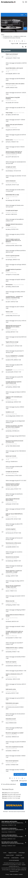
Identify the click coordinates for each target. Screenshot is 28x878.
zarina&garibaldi (11, 416)
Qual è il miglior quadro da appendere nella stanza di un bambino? (13, 240)
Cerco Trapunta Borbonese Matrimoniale (12, 499)
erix (8, 591)
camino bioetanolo (11, 181)
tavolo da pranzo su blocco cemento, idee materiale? (13, 484)
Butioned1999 (10, 245)
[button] (25, 41)
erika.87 (9, 184)
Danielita (9, 651)
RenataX (9, 504)
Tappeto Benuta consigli (12, 342)
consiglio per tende (11, 167)
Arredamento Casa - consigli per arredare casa (14, 36)
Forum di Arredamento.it (8, 2)
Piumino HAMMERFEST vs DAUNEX (15, 356)
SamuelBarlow (20, 219)
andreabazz (10, 170)
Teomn (9, 142)
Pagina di (14, 43)
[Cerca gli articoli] (23, 2)
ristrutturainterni (20, 714)
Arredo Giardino (15, 857)
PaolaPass (9, 387)
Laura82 (9, 102)
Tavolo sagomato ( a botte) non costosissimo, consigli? (14, 571)
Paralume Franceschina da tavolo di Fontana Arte (14, 441)
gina (17, 480)
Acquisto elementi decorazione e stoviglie (14, 224)
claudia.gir (9, 200)
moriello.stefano (20, 189)
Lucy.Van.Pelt (19, 377)
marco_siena (10, 489)
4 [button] (16, 41)
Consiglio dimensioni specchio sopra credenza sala (13, 382)
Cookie (11, 874)
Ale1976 (18, 78)
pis (8, 723)
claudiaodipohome (21, 162)
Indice (2, 34)
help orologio (9, 112)
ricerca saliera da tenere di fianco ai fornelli (15, 615)
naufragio (9, 259)
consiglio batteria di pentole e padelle (13, 270)
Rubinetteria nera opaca (12, 703)
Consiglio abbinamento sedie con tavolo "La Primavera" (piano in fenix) (14, 633)
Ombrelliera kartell (11, 719)
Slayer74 (9, 274)
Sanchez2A (19, 337)
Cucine (4, 852)
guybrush (9, 129)
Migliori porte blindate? (12, 54)
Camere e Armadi (10, 855)
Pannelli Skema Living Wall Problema (13, 98)
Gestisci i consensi (18, 874)
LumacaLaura (10, 475)
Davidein (9, 750)
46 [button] (22, 41)
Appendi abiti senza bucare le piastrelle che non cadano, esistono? (13, 327)
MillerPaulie (19, 728)
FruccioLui (18, 320)
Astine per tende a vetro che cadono (15, 83)
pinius (17, 407)
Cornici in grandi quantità (12, 255)
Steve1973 (10, 25)
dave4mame (19, 494)
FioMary (9, 286)
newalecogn (10, 402)
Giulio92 (18, 596)
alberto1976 (10, 360)
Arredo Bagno (22, 852)
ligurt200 (18, 436)
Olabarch (18, 392)
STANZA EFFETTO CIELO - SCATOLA (14, 648)
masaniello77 (10, 637)
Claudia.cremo (20, 205)
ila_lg (8, 461)
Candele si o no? (10, 412)
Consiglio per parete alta (12, 471)
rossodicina (19, 552)
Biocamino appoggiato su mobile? (14, 733)
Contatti (22, 857)
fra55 (8, 214)
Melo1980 (9, 315)
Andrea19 (9, 58)
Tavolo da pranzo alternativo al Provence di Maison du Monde (14, 152)
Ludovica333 (10, 372)
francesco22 (10, 533)
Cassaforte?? (9, 370)
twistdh (9, 621)
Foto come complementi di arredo (14, 747)
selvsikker (18, 175)
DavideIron (19, 63)
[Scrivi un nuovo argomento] (25, 28)
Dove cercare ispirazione (12, 760)
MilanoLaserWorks (21, 250)
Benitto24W (19, 466)
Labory (9, 229)
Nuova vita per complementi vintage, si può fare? (13, 586)
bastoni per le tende (11, 456)
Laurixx (9, 693)
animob (9, 736)
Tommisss (9, 679)
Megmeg (9, 605)
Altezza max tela (10, 601)
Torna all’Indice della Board (9, 784)
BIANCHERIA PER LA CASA (12, 194)
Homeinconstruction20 (13, 707)
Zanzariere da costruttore (12, 557)
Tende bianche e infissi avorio (13, 543)
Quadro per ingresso (11, 662)
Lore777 (9, 157)
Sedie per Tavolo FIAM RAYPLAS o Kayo (14, 514)
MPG (8, 87)
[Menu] (26, 2)
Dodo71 (18, 119)
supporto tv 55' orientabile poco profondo (14, 397)
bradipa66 (9, 73)
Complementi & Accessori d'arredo (11, 38)
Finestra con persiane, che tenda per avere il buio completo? (14, 426)
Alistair (8, 332)
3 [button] (14, 41)
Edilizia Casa (6, 857)
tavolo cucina (9, 139)
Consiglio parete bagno (12, 210)
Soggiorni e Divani (12, 852)
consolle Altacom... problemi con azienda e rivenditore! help (14, 297)
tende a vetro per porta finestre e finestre (14, 125)
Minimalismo (9, 284)
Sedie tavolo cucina (11, 689)
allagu (8, 576)
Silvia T (8, 764)
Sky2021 (18, 279)
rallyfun (9, 114)
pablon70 (18, 741)
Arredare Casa (19, 855)
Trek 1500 (9, 446)
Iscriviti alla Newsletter (14, 860)
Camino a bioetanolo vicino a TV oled (14, 674)
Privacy (7, 874)
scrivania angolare (10, 529)
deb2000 (9, 547)
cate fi (8, 301)
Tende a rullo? (9, 311)
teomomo (18, 92)
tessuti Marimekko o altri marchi (14, 68)
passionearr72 (10, 346)
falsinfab (9, 431)
